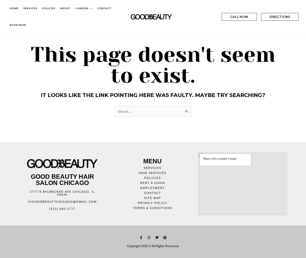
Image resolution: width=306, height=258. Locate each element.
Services (30, 8)
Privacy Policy (152, 203)
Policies (48, 8)
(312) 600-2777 (62, 208)
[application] (90, 8)
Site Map (152, 198)
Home (14, 8)
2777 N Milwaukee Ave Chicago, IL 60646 (62, 193)
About (65, 8)
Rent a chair (152, 183)
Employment (152, 188)
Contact (104, 8)
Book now (18, 24)
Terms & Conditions (152, 208)
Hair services (152, 173)
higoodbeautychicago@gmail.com (62, 201)
